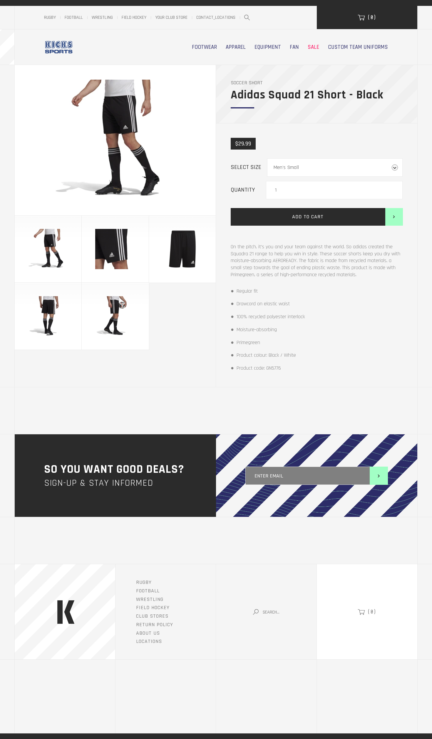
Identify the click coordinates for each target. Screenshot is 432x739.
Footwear (204, 47)
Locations (149, 641)
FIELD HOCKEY (153, 607)
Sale (313, 47)
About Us (148, 633)
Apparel (236, 47)
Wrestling (102, 17)
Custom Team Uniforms (358, 47)
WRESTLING (149, 599)
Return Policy (154, 624)
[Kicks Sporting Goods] (58, 46)
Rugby (50, 17)
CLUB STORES (152, 616)
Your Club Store (171, 17)
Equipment (267, 47)
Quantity (243, 190)
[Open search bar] (247, 18)
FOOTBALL (148, 590)
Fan (294, 47)
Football (74, 17)
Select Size (246, 167)
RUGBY (144, 582)
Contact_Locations (215, 17)
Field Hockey (134, 17)
